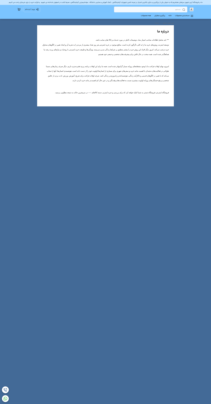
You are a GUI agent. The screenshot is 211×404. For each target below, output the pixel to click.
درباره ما (157, 23)
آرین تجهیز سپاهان (168, 23)
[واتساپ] (5, 398)
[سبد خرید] (19, 9)
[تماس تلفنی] (5, 389)
